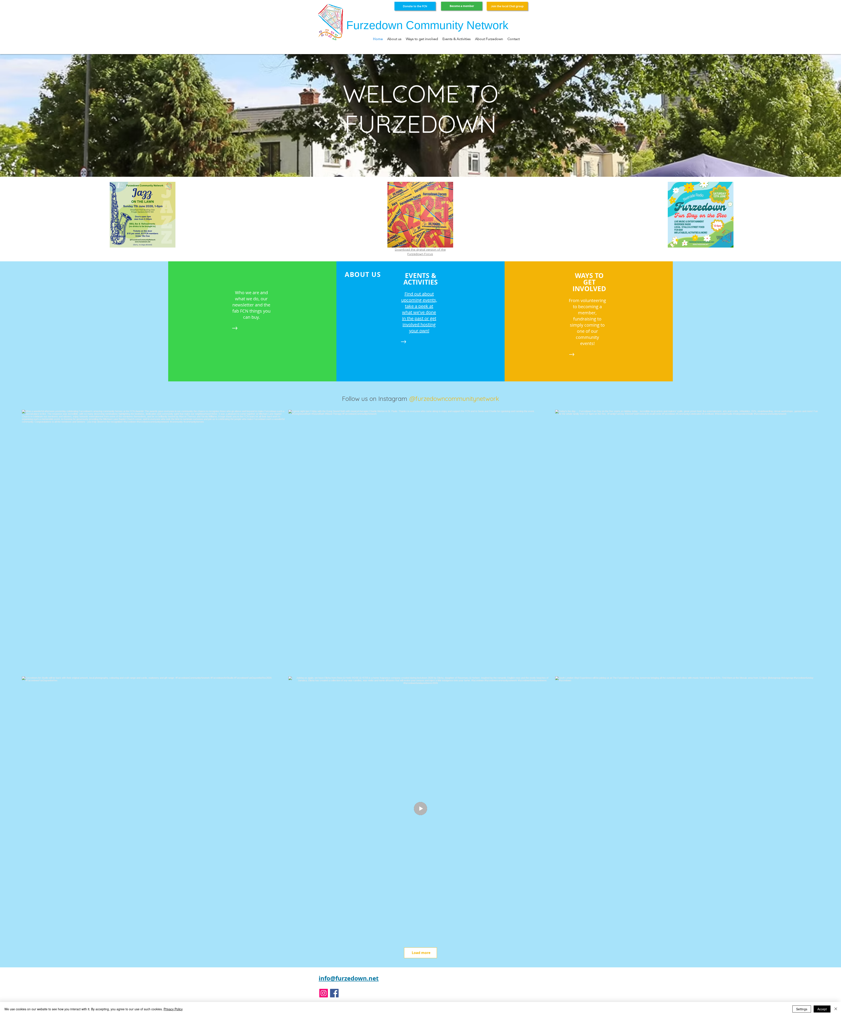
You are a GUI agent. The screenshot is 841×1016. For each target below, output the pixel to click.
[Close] (835, 1008)
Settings (801, 1009)
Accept (822, 1009)
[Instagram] (323, 993)
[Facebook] (334, 993)
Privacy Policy (173, 1009)
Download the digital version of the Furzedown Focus (420, 252)
